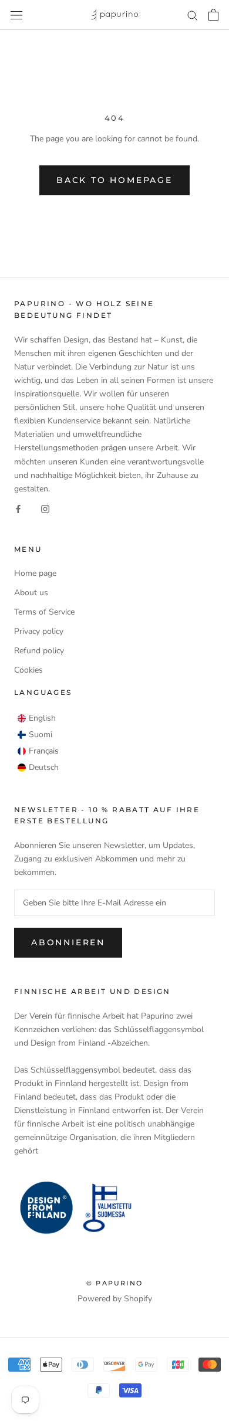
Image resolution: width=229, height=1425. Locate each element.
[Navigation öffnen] (16, 15)
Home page (35, 573)
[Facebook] (18, 508)
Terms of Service (44, 612)
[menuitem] (37, 718)
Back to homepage (114, 180)
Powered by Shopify (115, 1298)
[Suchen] (192, 15)
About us (31, 592)
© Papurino (114, 1283)
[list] (38, 743)
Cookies (28, 670)
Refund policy (39, 650)
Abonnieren (68, 942)
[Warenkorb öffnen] (213, 15)
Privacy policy (38, 631)
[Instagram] (45, 508)
